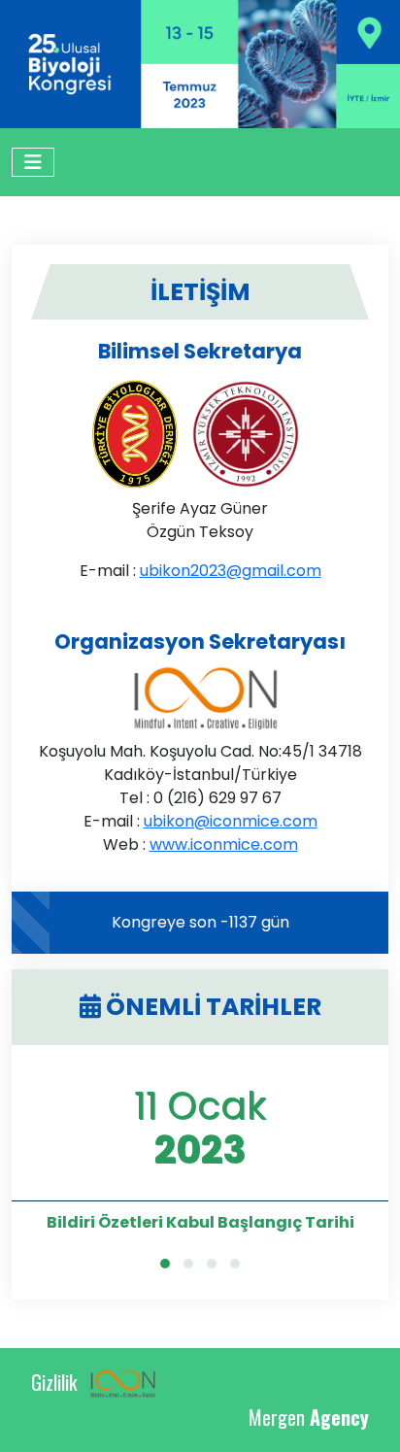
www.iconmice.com (224, 844)
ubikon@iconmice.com (230, 821)
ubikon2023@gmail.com (230, 570)
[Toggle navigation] (33, 162)
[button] (165, 1263)
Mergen (309, 1417)
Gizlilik (54, 1382)
